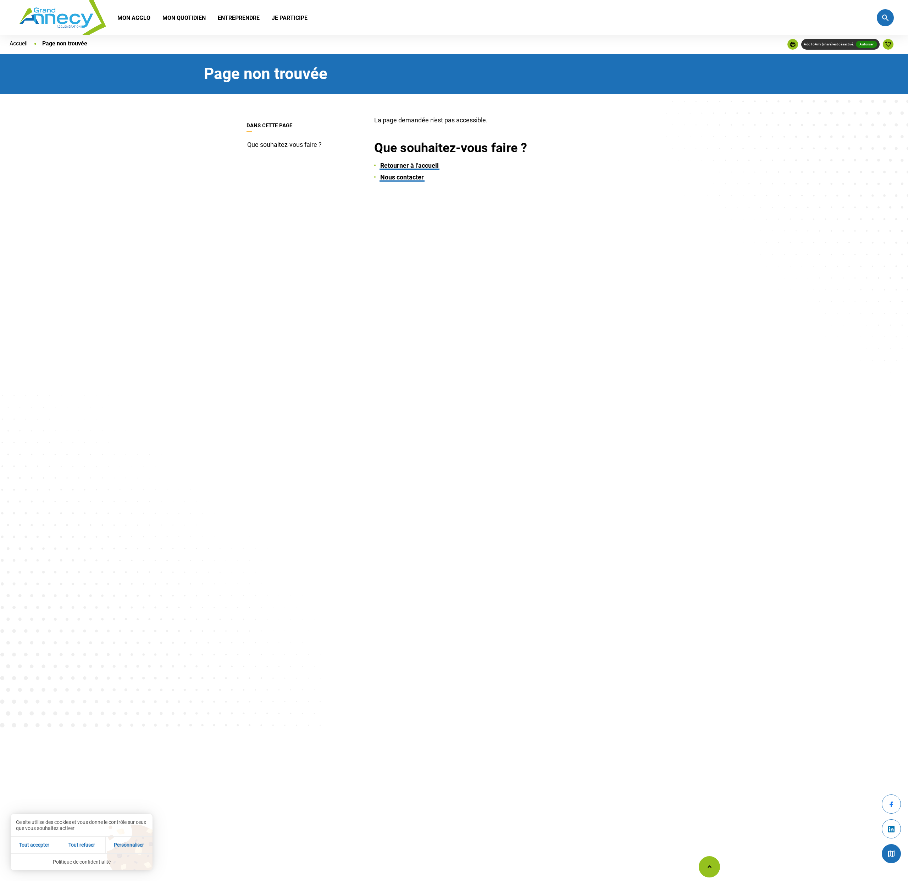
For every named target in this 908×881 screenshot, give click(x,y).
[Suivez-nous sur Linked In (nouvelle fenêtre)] (891, 828)
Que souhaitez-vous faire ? (284, 144)
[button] (792, 44)
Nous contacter (402, 177)
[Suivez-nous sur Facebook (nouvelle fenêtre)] (891, 804)
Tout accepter (34, 845)
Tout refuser (81, 845)
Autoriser (866, 44)
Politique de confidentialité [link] (82, 862)
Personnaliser (129, 845)
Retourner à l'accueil (409, 165)
